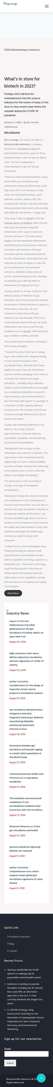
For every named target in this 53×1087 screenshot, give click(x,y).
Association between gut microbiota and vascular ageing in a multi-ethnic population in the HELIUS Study (25, 751)
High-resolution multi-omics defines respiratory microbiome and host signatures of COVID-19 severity (26, 659)
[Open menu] (46, 6)
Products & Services (19, 936)
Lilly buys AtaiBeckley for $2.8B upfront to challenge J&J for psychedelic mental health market (24, 973)
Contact (13, 950)
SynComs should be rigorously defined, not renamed (24, 848)
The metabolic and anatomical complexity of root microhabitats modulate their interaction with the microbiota (25, 804)
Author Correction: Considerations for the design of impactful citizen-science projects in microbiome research (26, 687)
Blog (11, 943)
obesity (27, 331)
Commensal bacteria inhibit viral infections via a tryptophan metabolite (26, 777)
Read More (13, 593)
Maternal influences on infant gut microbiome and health (24, 828)
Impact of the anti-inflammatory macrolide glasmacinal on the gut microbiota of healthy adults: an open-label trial (26, 629)
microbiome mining (27, 148)
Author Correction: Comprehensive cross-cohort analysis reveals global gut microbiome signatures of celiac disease (26, 875)
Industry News (17, 613)
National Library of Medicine (18, 222)
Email (8, 1048)
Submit (10, 1063)
